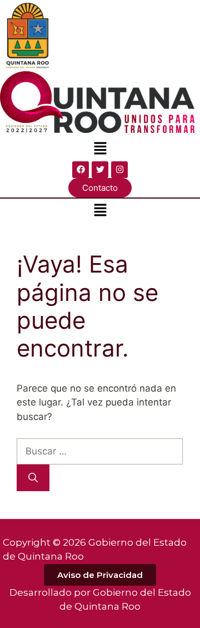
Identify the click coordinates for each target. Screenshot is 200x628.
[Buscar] (33, 477)
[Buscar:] (100, 451)
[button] (100, 149)
